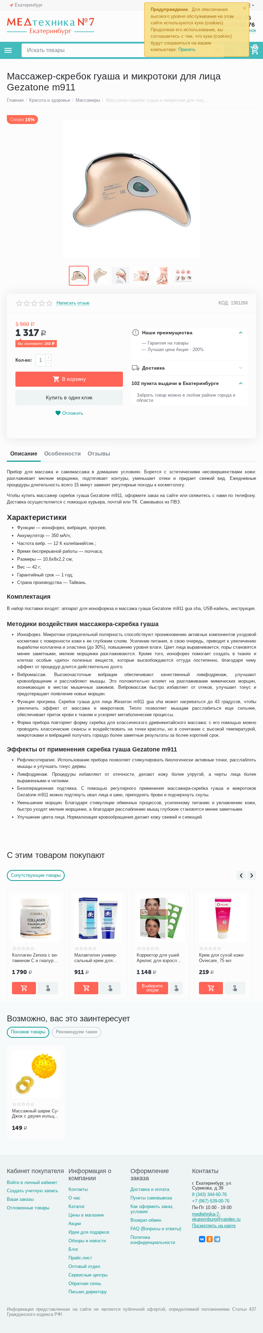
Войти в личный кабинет (32, 1182)
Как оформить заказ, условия (152, 1209)
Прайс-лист (80, 1257)
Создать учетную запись (32, 1190)
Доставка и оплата (149, 1189)
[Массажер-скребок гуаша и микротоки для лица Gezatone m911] (131, 188)
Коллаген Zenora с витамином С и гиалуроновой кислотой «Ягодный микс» (35, 957)
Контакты (78, 1189)
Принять (187, 49)
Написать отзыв (73, 303)
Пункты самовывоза (151, 1197)
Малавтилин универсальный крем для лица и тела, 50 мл (95, 957)
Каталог (76, 1206)
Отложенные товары (28, 1207)
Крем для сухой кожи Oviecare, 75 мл (221, 957)
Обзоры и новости (87, 1240)
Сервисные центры (88, 1275)
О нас (74, 1197)
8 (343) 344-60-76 (209, 1194)
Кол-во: (23, 360)
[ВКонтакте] (202, 1239)
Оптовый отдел (84, 1266)
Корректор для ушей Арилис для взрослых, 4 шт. (160, 957)
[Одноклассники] (209, 1239)
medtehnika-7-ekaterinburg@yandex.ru (216, 1216)
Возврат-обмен (145, 1220)
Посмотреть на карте (214, 1225)
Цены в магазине (86, 1215)
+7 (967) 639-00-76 (210, 1201)
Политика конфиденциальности (152, 1240)
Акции (74, 1223)
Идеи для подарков (88, 1232)
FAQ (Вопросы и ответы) (155, 1228)
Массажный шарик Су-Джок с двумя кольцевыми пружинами (35, 1113)
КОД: (223, 303)
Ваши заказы (20, 1199)
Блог (73, 1249)
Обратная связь (84, 1283)
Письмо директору (87, 1291)
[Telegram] (217, 1239)
